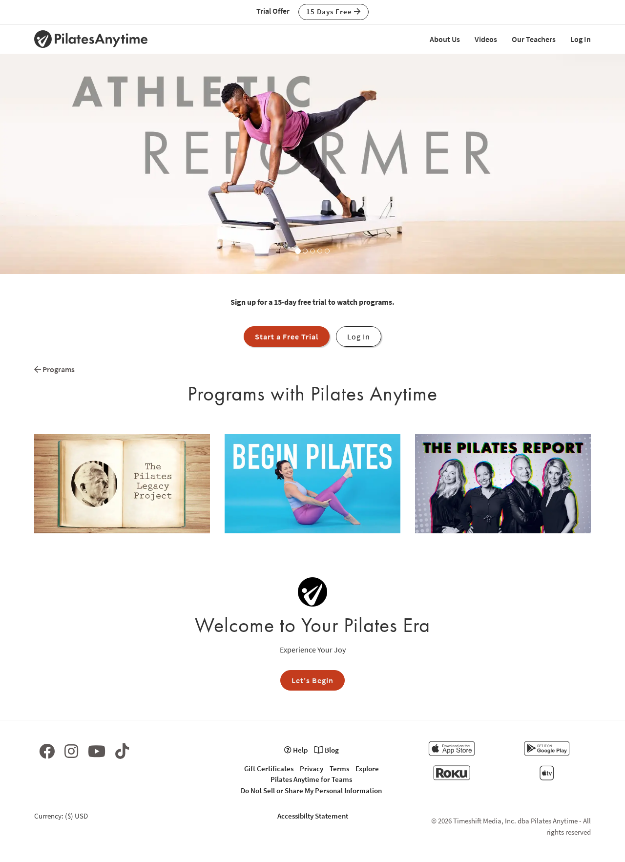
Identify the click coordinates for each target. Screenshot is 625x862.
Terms (339, 768)
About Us (445, 39)
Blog (331, 750)
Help (300, 750)
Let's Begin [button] (312, 680)
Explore (367, 768)
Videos (486, 39)
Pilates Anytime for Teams (311, 779)
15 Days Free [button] (330, 11)
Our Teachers (534, 39)
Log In (580, 39)
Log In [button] (358, 336)
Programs (58, 369)
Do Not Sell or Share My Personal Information (311, 790)
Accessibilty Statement (312, 815)
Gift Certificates (268, 768)
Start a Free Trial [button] (286, 336)
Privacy (311, 768)
